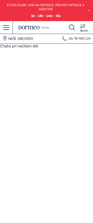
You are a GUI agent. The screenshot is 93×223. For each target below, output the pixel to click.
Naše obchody (20, 38)
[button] (6, 28)
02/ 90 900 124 (79, 38)
